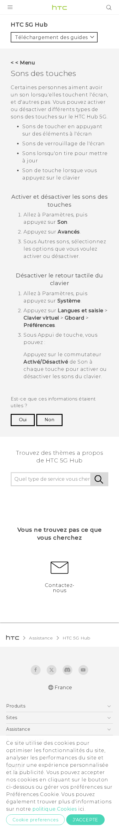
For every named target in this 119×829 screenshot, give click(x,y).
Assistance (41, 638)
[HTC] (59, 7)
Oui (23, 419)
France (63, 687)
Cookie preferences (35, 820)
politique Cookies (54, 809)
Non (49, 419)
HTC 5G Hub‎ (76, 638)
